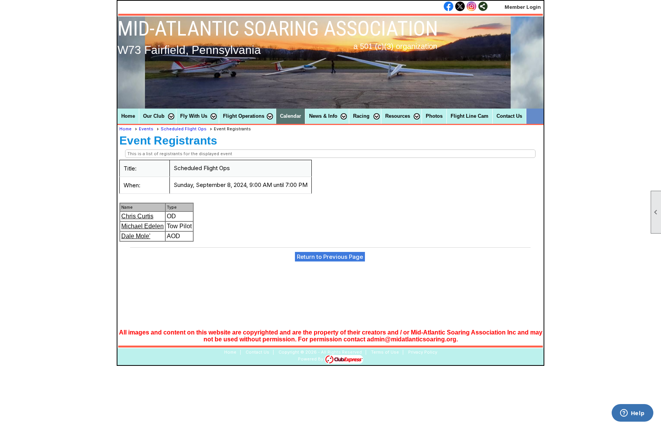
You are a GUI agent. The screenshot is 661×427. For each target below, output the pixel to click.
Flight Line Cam (469, 116)
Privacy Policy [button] (422, 352)
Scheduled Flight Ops (184, 129)
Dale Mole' (135, 236)
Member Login (523, 7)
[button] (157, 116)
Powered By (311, 359)
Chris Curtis (137, 216)
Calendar (290, 116)
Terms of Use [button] (385, 352)
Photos (434, 116)
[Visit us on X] (460, 7)
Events (146, 129)
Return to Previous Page (330, 256)
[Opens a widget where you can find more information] (632, 413)
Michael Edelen (142, 226)
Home (128, 116)
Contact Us (509, 116)
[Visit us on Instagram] (471, 7)
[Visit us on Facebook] (448, 7)
